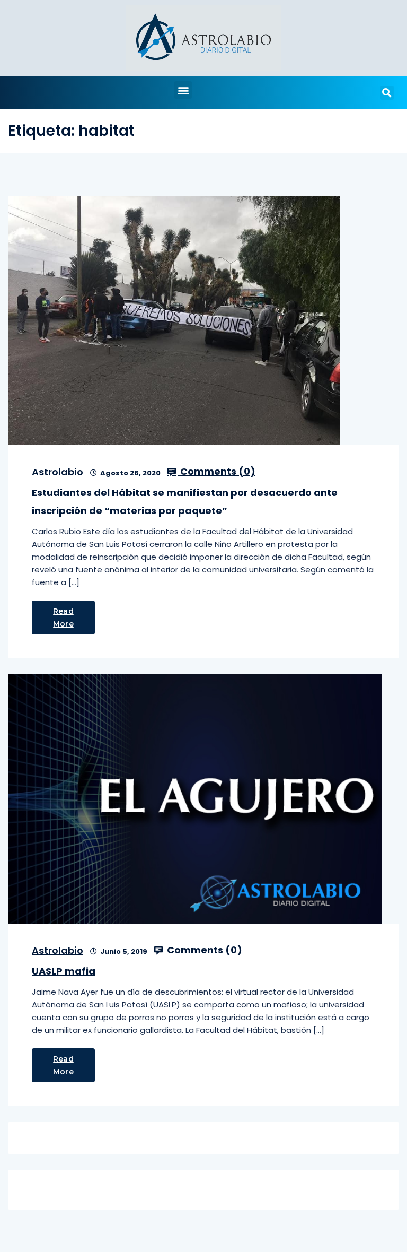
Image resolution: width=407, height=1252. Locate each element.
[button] (183, 90)
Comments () (216, 471)
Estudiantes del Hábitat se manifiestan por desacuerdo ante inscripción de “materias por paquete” (185, 501)
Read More (63, 617)
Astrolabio (57, 471)
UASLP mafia (63, 971)
